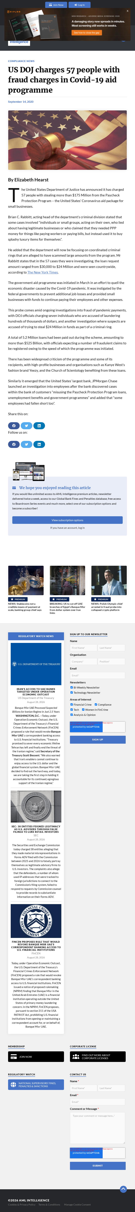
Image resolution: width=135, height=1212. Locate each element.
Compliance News (21, 61)
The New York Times (42, 272)
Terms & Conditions (49, 1204)
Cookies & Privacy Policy (21, 1204)
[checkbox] (97, 691)
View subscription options (67, 520)
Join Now (58, 4)
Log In (81, 4)
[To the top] (123, 1189)
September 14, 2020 (20, 101)
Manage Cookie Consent (77, 1204)
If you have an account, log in (67, 527)
